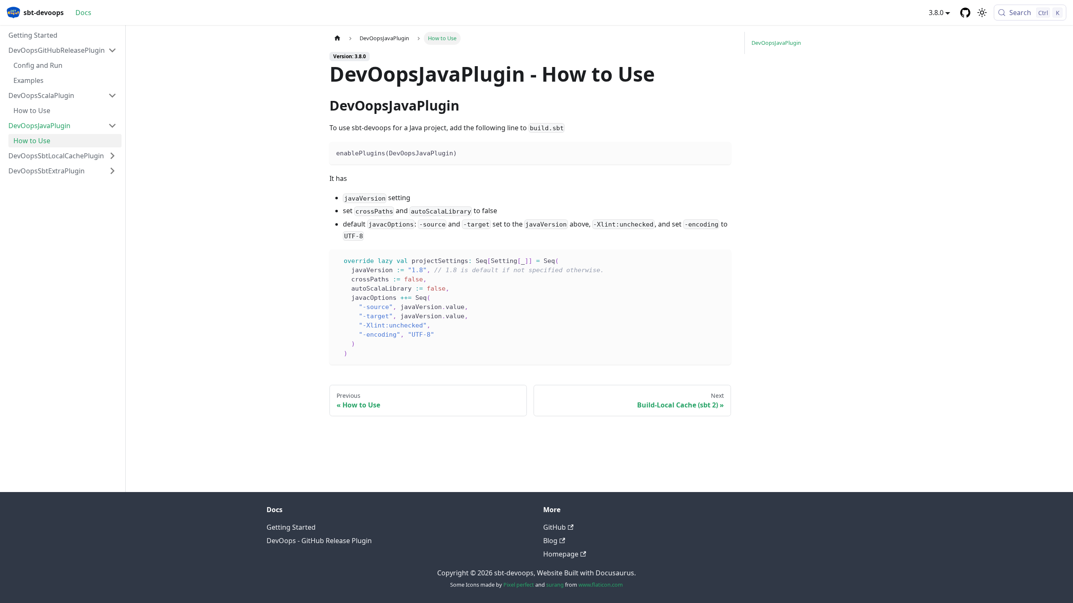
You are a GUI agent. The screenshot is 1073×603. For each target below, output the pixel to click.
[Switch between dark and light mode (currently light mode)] (982, 12)
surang (555, 584)
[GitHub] (965, 12)
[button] (62, 50)
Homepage (560, 554)
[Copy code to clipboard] (721, 152)
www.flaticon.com (600, 584)
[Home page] (337, 38)
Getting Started (291, 527)
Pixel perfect (518, 584)
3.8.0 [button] (936, 12)
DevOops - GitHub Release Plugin (319, 540)
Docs (83, 12)
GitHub (554, 527)
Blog (550, 540)
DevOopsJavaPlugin (776, 42)
